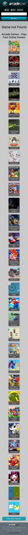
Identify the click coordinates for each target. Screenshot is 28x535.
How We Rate (6, 529)
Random (20, 10)
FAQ (24, 529)
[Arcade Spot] (14, 4)
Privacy (9, 530)
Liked (13, 10)
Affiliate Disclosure (21, 527)
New (7, 10)
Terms (13, 530)
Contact (19, 530)
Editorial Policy (11, 527)
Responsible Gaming (16, 529)
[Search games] (25, 13)
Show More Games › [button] (14, 519)
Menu (15, 18)
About (3, 527)
